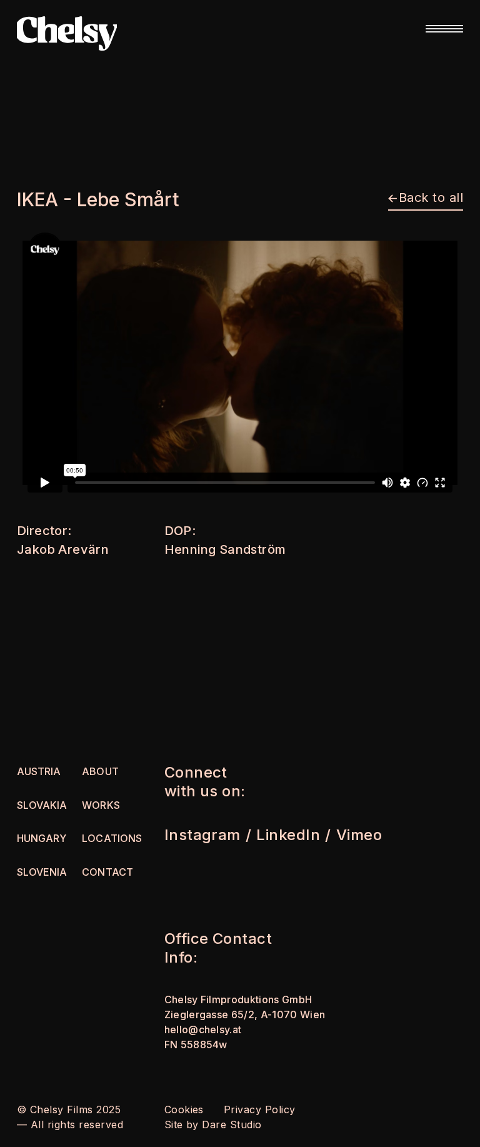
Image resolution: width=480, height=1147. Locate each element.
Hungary (41, 838)
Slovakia (42, 805)
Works (100, 805)
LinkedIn (288, 835)
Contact (107, 872)
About (100, 771)
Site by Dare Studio (213, 1124)
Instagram (202, 835)
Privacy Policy (260, 1109)
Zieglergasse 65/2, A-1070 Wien (245, 1014)
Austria (39, 771)
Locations (111, 838)
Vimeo (359, 835)
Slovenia (42, 872)
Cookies (184, 1109)
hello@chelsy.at (203, 1029)
